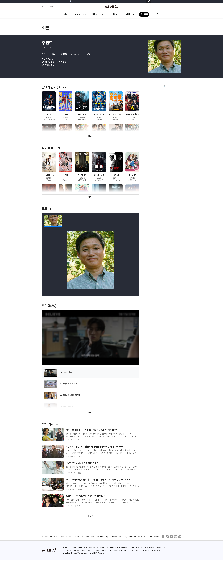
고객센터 (76, 537)
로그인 (44, 7)
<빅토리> (46, 65)
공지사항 (45, 537)
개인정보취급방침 (87, 537)
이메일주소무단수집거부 (118, 537)
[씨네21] (111, 7)
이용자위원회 (154, 537)
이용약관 (132, 537)
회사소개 (53, 537)
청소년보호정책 (102, 537)
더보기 (90, 136)
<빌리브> (46, 62)
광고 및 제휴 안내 (65, 537)
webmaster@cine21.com (78, 553)
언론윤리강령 (142, 537)
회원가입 (53, 7)
